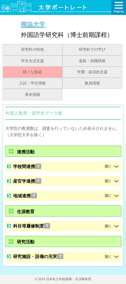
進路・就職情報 (92, 61)
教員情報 (92, 83)
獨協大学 (33, 24)
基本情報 (32, 95)
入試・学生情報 (32, 83)
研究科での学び (92, 49)
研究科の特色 (32, 49)
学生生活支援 (32, 61)
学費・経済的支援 (92, 72)
